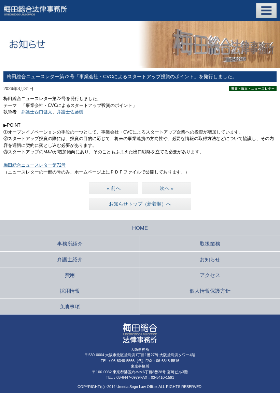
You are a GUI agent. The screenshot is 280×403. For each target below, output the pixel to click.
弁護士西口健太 (36, 111)
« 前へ (114, 188)
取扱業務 (210, 244)
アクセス (210, 275)
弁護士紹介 (70, 259)
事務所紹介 (70, 244)
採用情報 (70, 291)
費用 (70, 275)
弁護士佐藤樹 (70, 111)
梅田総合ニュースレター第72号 (34, 165)
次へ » (166, 188)
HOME (140, 228)
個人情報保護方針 (210, 291)
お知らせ (210, 259)
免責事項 (70, 306)
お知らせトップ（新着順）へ (140, 204)
